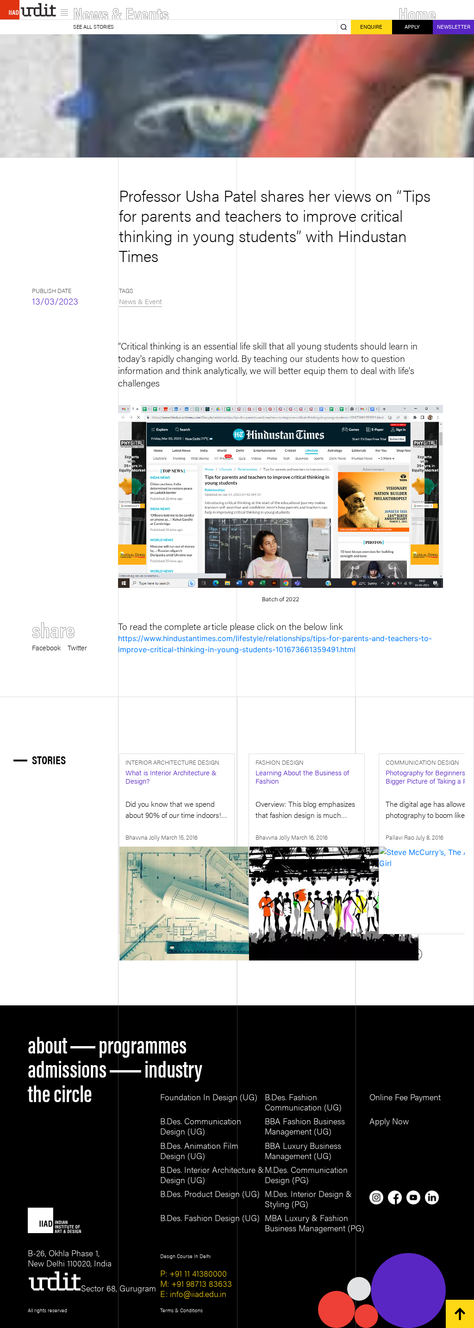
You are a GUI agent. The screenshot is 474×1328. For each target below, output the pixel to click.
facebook (46, 646)
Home (417, 12)
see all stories (93, 26)
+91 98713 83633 (200, 1283)
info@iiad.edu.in (197, 1293)
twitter (77, 646)
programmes (143, 1043)
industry (173, 1067)
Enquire (371, 26)
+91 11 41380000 (197, 1273)
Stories (49, 760)
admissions (67, 1067)
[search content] (344, 27)
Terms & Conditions (181, 1310)
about (47, 1043)
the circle (60, 1092)
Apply (412, 26)
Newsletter (453, 26)
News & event (140, 301)
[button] (416, 954)
